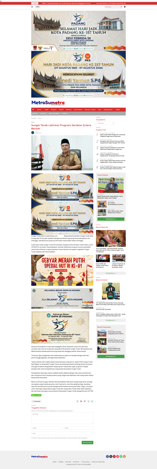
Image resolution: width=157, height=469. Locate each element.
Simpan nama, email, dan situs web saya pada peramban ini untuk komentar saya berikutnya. (60, 438)
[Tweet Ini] (81, 401)
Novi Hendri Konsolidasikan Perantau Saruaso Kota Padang (115, 203)
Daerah (61, 109)
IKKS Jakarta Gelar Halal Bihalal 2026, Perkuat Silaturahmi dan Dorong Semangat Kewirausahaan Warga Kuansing (116, 212)
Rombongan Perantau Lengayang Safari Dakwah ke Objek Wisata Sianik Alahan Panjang (116, 332)
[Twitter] (110, 456)
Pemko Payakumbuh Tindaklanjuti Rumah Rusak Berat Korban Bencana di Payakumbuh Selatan (115, 349)
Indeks (37, 6)
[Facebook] (107, 456)
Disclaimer (76, 462)
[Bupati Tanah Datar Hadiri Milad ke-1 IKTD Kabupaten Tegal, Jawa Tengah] (110, 185)
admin (36, 132)
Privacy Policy (85, 462)
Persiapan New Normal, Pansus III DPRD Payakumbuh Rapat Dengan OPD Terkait (112, 142)
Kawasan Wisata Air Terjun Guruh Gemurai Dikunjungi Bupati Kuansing (116, 341)
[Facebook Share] (77, 401)
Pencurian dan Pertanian (103, 309)
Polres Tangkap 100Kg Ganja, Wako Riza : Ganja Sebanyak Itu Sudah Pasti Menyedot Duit (110, 315)
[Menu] (32, 6)
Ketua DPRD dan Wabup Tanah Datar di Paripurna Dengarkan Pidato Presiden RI (102, 265)
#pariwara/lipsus (54, 113)
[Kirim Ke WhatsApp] (92, 401)
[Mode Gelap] (125, 6)
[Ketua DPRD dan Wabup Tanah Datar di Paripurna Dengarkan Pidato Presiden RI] (103, 258)
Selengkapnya (110, 219)
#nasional (43, 113)
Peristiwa (53, 109)
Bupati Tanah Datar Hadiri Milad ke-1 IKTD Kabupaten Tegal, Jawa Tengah (110, 197)
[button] (121, 6)
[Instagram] (117, 456)
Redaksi (61, 462)
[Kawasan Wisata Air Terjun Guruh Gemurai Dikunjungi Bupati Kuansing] (101, 341)
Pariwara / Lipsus (90, 109)
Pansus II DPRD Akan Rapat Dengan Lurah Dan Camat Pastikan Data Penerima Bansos (112, 168)
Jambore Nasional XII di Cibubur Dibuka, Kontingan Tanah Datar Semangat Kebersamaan (118, 265)
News (32, 122)
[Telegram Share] (88, 401)
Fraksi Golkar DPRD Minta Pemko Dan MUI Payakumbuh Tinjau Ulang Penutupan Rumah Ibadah (112, 161)
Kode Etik (68, 462)
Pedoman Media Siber (98, 462)
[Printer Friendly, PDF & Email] (36, 395)
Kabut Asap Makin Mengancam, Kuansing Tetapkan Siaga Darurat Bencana (112, 135)
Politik (46, 109)
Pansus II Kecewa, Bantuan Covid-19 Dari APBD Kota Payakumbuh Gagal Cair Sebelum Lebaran (112, 148)
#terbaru (35, 113)
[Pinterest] (114, 456)
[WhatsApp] (120, 456)
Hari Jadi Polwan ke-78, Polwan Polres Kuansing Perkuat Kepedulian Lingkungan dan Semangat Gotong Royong (81, 3)
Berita (39, 109)
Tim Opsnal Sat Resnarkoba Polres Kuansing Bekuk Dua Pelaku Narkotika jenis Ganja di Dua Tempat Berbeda (110, 303)
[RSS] (124, 456)
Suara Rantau (78, 109)
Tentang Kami (108, 109)
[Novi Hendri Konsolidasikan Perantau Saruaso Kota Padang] (101, 204)
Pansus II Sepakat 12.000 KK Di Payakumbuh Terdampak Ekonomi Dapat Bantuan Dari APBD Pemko (112, 155)
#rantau (64, 113)
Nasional (68, 109)
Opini (99, 109)
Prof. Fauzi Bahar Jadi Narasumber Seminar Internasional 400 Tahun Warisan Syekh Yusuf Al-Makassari (110, 250)
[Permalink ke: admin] (32, 132)
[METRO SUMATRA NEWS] (48, 102)
